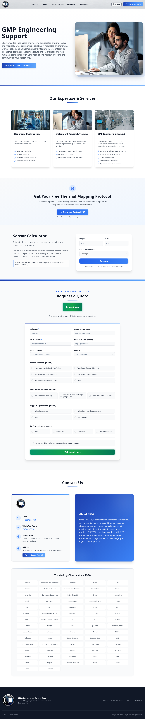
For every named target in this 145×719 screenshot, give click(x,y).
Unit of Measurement (87, 249)
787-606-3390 (28, 529)
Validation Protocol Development (46, 380)
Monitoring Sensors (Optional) (43, 389)
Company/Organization (83, 329)
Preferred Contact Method (41, 426)
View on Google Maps (32, 555)
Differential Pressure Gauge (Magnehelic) (73, 396)
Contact (128, 700)
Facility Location (36, 350)
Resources (71, 4)
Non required (82, 417)
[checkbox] (32, 368)
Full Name (34, 329)
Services (35, 4)
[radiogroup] (72, 414)
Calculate (104, 261)
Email (36, 432)
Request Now (72, 307)
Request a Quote (58, 4)
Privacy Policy (138, 700)
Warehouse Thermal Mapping (88, 368)
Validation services (41, 411)
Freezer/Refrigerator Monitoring (45, 374)
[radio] (32, 411)
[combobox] (103, 253)
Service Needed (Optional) (41, 362)
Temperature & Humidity (43, 396)
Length (82, 239)
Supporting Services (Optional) (43, 406)
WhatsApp (81, 432)
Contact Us (84, 4)
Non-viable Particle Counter (101, 396)
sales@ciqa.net (29, 520)
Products (45, 4)
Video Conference (105, 432)
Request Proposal (117, 700)
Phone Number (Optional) (83, 340)
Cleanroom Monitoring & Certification (47, 368)
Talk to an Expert (134, 4)
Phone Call (60, 432)
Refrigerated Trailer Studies (87, 374)
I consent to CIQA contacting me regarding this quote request (57, 443)
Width (107, 239)
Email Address (36, 340)
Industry (77, 350)
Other (79, 380)
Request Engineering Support (20, 65)
